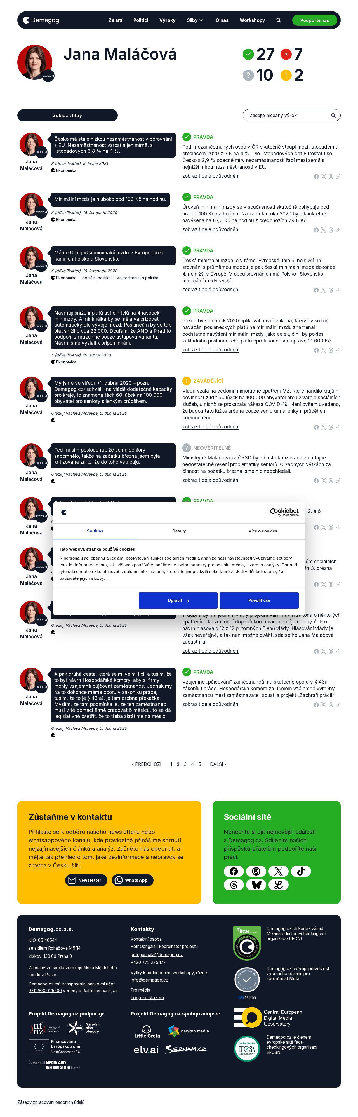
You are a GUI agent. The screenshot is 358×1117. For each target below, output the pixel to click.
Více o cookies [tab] (263, 531)
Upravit (175, 600)
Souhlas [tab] (95, 531)
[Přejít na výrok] (338, 175)
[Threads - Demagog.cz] (234, 884)
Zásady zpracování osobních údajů (50, 1102)
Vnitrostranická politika (137, 277)
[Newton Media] (188, 1031)
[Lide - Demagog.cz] (278, 884)
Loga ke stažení (147, 997)
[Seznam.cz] (186, 1049)
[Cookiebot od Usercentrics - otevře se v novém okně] (274, 512)
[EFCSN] (247, 1048)
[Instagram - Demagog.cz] (256, 871)
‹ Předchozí (146, 764)
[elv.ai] (146, 1049)
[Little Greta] (147, 1031)
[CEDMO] (268, 1017)
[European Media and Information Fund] (55, 1065)
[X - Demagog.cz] (278, 871)
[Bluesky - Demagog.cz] (256, 884)
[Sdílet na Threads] (330, 176)
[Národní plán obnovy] (83, 1028)
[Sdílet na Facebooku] (316, 176)
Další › (218, 764)
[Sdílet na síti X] (323, 176)
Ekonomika (66, 170)
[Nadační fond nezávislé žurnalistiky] (45, 1028)
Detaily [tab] (179, 531)
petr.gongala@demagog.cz (157, 954)
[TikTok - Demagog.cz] (301, 871)
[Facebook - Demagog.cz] (234, 871)
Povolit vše (259, 600)
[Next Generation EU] (55, 1046)
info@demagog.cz (149, 980)
